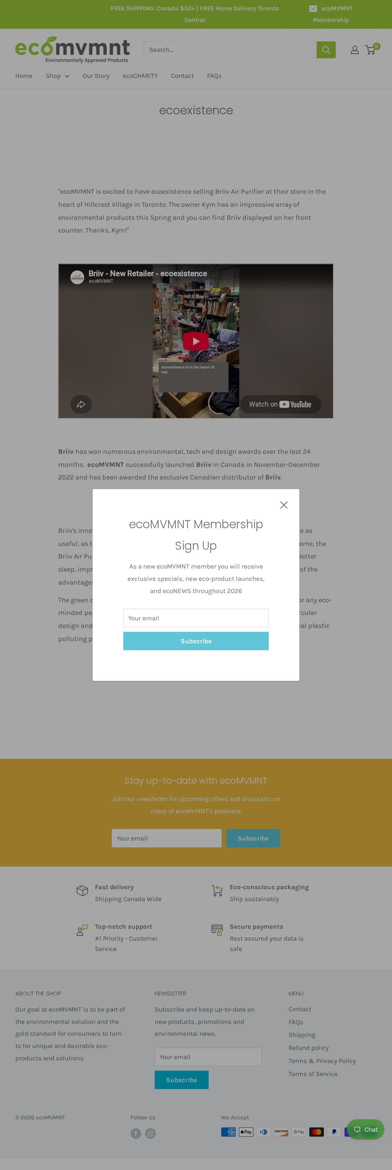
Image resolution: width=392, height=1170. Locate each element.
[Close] (284, 504)
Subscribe (196, 641)
